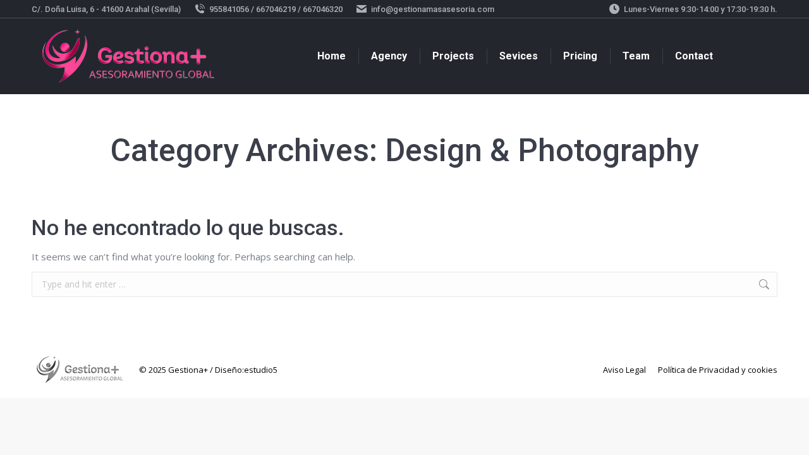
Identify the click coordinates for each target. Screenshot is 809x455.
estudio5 (260, 369)
